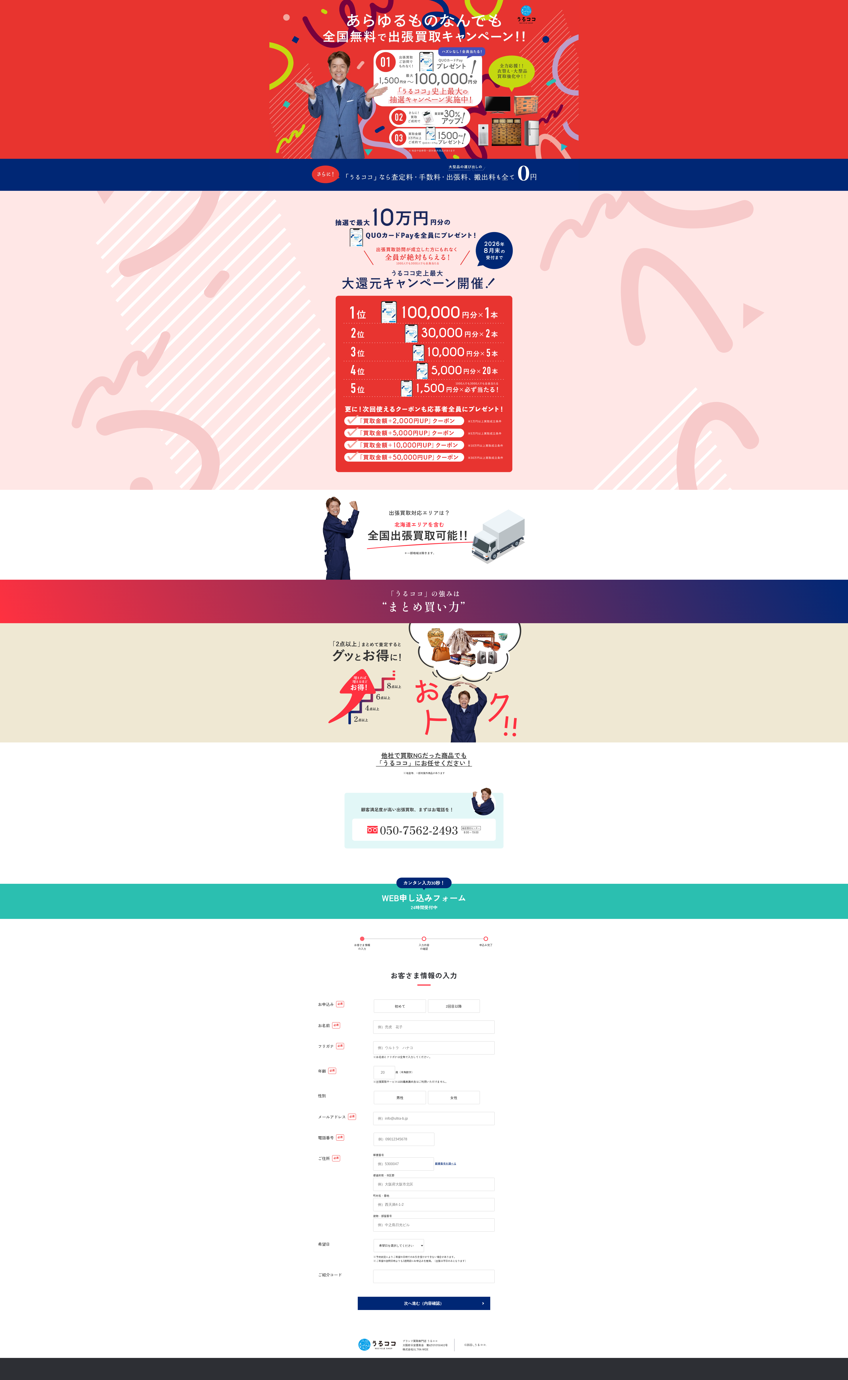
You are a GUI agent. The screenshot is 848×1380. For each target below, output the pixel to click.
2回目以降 (454, 1006)
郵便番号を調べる (445, 1163)
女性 (453, 1097)
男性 (399, 1097)
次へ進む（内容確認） (424, 1303)
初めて (400, 1006)
